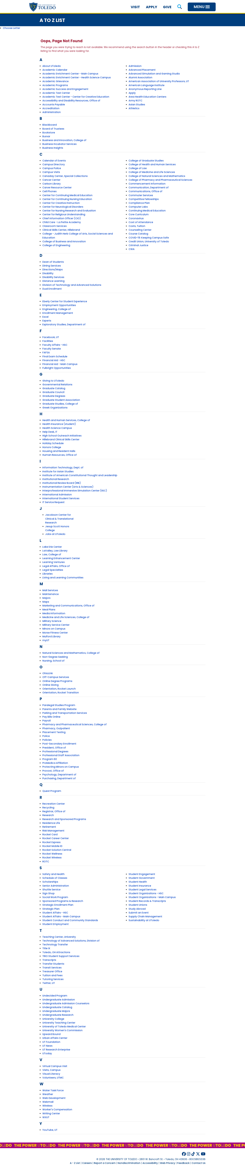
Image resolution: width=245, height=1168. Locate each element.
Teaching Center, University (59, 937)
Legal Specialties (52, 570)
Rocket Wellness (52, 853)
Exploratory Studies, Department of (63, 324)
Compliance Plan (139, 203)
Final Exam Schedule (54, 356)
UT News (47, 1045)
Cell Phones (49, 191)
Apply (151, 7)
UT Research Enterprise (56, 1049)
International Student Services (60, 498)
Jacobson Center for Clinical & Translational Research (59, 518)
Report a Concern (105, 1163)
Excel (45, 317)
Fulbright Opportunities (56, 368)
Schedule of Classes (54, 878)
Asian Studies (137, 104)
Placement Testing (54, 732)
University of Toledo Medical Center (64, 1026)
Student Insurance (140, 885)
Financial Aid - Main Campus (59, 364)
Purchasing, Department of (59, 778)
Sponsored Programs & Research (62, 901)
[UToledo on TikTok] (193, 1154)
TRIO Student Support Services (60, 956)
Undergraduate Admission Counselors (65, 1003)
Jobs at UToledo (55, 534)
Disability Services (53, 277)
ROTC (45, 861)
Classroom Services (54, 226)
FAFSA (46, 352)
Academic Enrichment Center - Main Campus (70, 73)
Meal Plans (48, 609)
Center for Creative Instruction (61, 203)
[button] (179, 7)
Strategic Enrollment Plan (57, 905)
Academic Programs (55, 85)
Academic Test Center (56, 93)
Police (46, 736)
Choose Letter (11, 28)
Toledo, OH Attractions (56, 952)
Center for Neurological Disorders (62, 206)
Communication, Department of (149, 187)
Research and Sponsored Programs (64, 819)
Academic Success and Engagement (65, 89)
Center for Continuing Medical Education (67, 195)
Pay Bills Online (51, 716)
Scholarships (50, 881)
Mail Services (50, 590)
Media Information (53, 613)
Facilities (47, 341)
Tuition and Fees (52, 975)
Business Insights (52, 148)
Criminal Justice (138, 245)
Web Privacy (167, 1163)
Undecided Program (54, 995)
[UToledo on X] (198, 1154)
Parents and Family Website (59, 709)
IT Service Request (53, 502)
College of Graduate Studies (146, 160)
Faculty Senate (51, 348)
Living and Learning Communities (62, 577)
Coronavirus (136, 218)
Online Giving (50, 685)
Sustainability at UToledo (144, 920)
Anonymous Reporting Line (145, 89)
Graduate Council (53, 392)
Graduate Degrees (53, 396)
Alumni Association (140, 77)
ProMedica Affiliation (55, 763)
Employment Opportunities (59, 305)
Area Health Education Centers (147, 96)
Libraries (47, 573)
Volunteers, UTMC (53, 1077)
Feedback (183, 1163)
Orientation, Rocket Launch (59, 688)
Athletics (134, 108)
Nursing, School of (53, 660)
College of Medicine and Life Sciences (152, 172)
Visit (135, 7)
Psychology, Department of (59, 774)
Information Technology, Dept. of (62, 467)
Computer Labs (138, 206)
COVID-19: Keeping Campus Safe (149, 237)
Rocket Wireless (52, 857)
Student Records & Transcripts (147, 901)
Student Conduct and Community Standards (70, 920)
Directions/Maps (52, 269)
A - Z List (75, 1163)
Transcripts (49, 960)
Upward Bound (51, 1034)
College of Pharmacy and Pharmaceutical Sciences (160, 180)
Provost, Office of (53, 770)
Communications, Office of (145, 191)
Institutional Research (55, 479)
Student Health (138, 881)
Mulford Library (51, 636)
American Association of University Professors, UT (159, 81)
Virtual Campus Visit (54, 1066)
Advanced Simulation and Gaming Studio (154, 73)
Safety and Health (53, 874)
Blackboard (49, 124)
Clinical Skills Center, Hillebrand (61, 230)
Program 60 (49, 759)
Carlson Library (51, 183)
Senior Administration (55, 885)
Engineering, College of (56, 309)
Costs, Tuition (137, 226)
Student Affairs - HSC (55, 912)
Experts (46, 320)
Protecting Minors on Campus (60, 766)
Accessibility (150, 1163)
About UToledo (51, 66)
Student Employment (55, 924)
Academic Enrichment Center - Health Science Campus (76, 77)
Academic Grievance (55, 81)
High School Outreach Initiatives (62, 435)
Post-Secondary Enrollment (59, 743)
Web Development (54, 1098)
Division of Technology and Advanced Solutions (71, 285)
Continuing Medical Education (147, 210)
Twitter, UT (48, 983)
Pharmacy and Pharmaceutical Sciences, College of (74, 724)
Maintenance (50, 594)
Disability (47, 273)
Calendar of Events (54, 160)
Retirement (49, 827)
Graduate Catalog (53, 388)
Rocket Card (50, 834)
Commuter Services (141, 195)
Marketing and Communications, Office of (68, 605)
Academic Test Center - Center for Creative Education (75, 96)
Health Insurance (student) (59, 424)
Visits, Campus (51, 1070)
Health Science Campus (57, 428)
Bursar (46, 136)
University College (53, 1019)
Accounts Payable (53, 104)
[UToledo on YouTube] (203, 1154)
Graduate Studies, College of (60, 403)
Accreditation (50, 108)
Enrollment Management (57, 313)
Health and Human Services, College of (66, 420)
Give (167, 7)
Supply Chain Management (145, 916)
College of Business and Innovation (64, 241)
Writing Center (51, 1113)
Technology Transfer (55, 944)
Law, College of (51, 554)
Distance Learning (53, 281)
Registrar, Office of (53, 811)
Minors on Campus (53, 628)
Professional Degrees (55, 751)
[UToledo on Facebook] (184, 1154)
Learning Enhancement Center (61, 558)
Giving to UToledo (53, 380)
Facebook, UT (50, 337)
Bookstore (48, 132)
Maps (45, 601)
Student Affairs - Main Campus (61, 916)
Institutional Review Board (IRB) (61, 483)
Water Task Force (53, 1090)
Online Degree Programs (57, 681)
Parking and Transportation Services (64, 713)
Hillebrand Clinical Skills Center (60, 439)
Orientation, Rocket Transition (60, 692)
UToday (47, 1053)
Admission (135, 66)
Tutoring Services (53, 979)
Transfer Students (53, 963)
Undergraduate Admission (58, 999)
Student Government (142, 878)
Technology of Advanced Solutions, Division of (71, 940)
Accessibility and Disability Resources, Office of (71, 100)
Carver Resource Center (57, 187)
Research (48, 815)
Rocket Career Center (55, 838)
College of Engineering (56, 245)
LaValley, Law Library (54, 550)
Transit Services (52, 967)
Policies (47, 740)
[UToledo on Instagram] (188, 1154)
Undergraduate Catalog (57, 1007)
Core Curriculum (139, 214)
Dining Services (51, 265)
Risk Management (53, 830)
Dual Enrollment (52, 288)
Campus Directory (53, 164)
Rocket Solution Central (56, 850)
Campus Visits (51, 172)
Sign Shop (48, 893)
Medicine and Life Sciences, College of (65, 617)
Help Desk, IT (49, 432)
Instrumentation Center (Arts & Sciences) (67, 486)
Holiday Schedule (53, 443)
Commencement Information (147, 183)
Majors (46, 598)
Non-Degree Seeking (55, 657)
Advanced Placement (142, 70)
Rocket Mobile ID (52, 846)
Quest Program (51, 791)
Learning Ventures (53, 562)
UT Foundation (51, 1042)
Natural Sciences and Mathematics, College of (71, 653)
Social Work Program (55, 897)
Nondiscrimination (129, 1163)
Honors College (51, 447)
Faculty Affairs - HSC (54, 345)
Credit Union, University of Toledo (149, 241)
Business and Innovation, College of (64, 140)
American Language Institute (146, 85)
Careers (87, 1163)
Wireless (47, 1105)
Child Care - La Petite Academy (61, 222)
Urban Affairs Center (54, 1038)
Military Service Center (55, 625)
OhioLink (47, 673)
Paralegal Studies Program (58, 705)
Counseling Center (140, 230)
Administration (51, 112)
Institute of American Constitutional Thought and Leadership (79, 475)
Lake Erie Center (52, 547)
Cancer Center (51, 180)
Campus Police (51, 168)
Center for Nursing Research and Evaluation (69, 210)
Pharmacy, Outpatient (56, 728)
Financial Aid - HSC (53, 360)
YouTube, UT (49, 1130)
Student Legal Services (142, 889)
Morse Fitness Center (55, 632)
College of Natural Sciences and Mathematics (157, 176)
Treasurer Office (52, 971)
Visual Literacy (51, 1074)
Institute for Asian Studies (58, 471)
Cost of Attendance (141, 222)
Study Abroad (137, 909)
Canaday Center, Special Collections (65, 176)
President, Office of (54, 747)
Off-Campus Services (55, 677)
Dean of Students (53, 262)
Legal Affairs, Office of (56, 566)
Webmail (47, 1102)
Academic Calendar (54, 70)
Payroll (46, 720)
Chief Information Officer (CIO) (61, 218)
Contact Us (198, 1163)
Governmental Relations (57, 384)
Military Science (51, 621)
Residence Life (51, 823)
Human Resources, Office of (59, 455)
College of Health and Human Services (152, 164)
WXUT (45, 1117)
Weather (47, 1094)
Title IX (46, 948)
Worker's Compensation (57, 1109)
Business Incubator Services (59, 144)
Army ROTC (135, 100)
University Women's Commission (62, 1030)
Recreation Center (53, 803)
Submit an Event (139, 912)
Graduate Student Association (61, 400)
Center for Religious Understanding (63, 214)
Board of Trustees (53, 128)
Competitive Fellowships (144, 199)
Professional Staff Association (60, 755)
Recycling (48, 807)
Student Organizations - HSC (146, 893)
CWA (132, 249)
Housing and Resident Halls (58, 451)
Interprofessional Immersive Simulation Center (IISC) (74, 490)
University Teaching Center (58, 1022)
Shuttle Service (51, 889)
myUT (45, 640)
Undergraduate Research (57, 1015)
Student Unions (138, 905)
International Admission (57, 494)
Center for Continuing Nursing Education (67, 199)
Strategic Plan (51, 909)
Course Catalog (138, 233)
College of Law (138, 168)
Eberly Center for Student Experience (64, 301)
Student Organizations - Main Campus (152, 897)
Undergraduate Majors (56, 1011)
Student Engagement (142, 874)
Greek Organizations (54, 407)
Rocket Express (51, 842)
